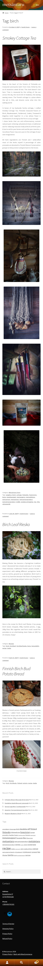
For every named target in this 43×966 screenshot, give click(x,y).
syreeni (34, 852)
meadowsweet (11, 497)
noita (22, 845)
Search (21, 962)
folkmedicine (15, 832)
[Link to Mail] (9, 913)
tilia (38, 502)
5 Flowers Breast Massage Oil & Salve (17, 800)
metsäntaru (15, 499)
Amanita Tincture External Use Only (16, 810)
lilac (24, 838)
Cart (33, 961)
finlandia (25, 495)
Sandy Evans (25, 27)
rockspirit (17, 849)
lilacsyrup (29, 838)
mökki (18, 502)
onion (25, 845)
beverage (13, 829)
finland (19, 783)
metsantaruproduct (26, 499)
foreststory (33, 495)
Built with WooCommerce (23, 954)
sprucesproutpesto (8, 852)
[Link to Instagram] (4, 913)
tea (35, 502)
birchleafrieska (22, 646)
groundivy (5, 835)
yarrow (27, 855)
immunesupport (9, 838)
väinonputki (6, 504)
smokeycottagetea (27, 502)
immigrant (32, 835)
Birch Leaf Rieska (16, 524)
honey (16, 835)
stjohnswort (27, 852)
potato (25, 783)
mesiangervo (21, 497)
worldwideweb (21, 855)
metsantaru (6, 499)
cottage (19, 495)
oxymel (30, 845)
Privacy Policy (7, 934)
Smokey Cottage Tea (19, 38)
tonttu (10, 855)
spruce (35, 849)
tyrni (15, 855)
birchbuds (13, 783)
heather (11, 835)
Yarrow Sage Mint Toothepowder (15, 806)
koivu (4, 497)
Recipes (11, 644)
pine (34, 845)
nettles (17, 845)
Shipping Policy (7, 929)
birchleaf (13, 646)
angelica (9, 495)
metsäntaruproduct (8, 502)
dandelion (24, 829)
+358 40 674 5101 (8, 904)
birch (14, 495)
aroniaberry (6, 829)
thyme (4, 855)
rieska (9, 648)
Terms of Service (8, 924)
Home (6, 13)
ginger (33, 832)
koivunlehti (35, 646)
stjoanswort (19, 852)
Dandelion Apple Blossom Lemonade (16, 803)
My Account (7, 962)
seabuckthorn (28, 849)
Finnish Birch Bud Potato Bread (16, 671)
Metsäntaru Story (14, 492)
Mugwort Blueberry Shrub (13, 813)
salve (22, 849)
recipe (4, 648)
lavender (20, 838)
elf (29, 829)
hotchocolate (21, 835)
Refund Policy (7, 939)
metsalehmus (30, 497)
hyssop (28, 835)
